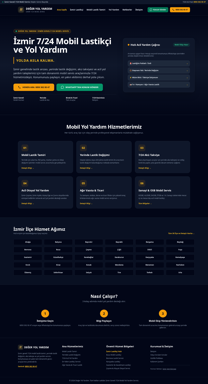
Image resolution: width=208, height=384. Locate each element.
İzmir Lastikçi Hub (114, 351)
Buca (58, 249)
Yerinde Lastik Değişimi (71, 355)
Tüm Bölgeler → (145, 203)
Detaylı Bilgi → (28, 168)
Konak (88, 265)
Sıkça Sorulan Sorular (158, 355)
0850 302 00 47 (200, 2)
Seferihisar (58, 272)
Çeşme (89, 249)
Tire (119, 272)
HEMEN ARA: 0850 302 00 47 (36, 87)
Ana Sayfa (62, 9)
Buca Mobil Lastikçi (113, 355)
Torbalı (150, 272)
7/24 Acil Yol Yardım (70, 358)
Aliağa (28, 242)
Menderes (119, 265)
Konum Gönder (159, 9)
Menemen (149, 265)
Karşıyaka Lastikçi (113, 361)
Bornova (27, 249)
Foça (180, 249)
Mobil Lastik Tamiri (96, 9)
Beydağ (180, 242)
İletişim (139, 9)
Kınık (28, 265)
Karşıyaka (150, 257)
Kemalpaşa (180, 257)
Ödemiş (27, 272)
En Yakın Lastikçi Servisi (71, 361)
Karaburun (119, 257)
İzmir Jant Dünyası (169, 369)
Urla (180, 272)
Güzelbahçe (58, 257)
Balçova (58, 242)
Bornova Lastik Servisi (115, 358)
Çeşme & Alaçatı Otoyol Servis (118, 368)
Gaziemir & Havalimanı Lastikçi (118, 365)
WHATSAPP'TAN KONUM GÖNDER (82, 87)
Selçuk (89, 272)
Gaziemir (28, 257)
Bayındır (88, 242)
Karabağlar (88, 257)
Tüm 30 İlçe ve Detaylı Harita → (181, 233)
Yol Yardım (114, 9)
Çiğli (119, 249)
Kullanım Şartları (156, 361)
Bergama (150, 242)
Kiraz (58, 265)
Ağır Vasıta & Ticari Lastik (72, 365)
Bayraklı (119, 242)
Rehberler (127, 9)
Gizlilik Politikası (156, 358)
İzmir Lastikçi (76, 9)
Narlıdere (180, 265)
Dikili (149, 249)
